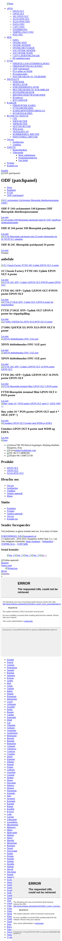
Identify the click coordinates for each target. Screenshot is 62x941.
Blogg (10, 496)
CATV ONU (19, 27)
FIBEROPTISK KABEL (24, 105)
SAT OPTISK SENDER (24, 50)
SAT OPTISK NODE (23, 53)
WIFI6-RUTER (20, 123)
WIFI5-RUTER (20, 121)
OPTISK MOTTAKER (23, 48)
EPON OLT (18, 11)
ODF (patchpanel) (21, 69)
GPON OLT (18, 14)
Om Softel (23, 160)
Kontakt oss (12, 165)
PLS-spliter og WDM (22, 71)
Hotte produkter (33, 541)
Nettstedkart (47, 541)
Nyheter (10, 163)
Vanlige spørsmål (14, 493)
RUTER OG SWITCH (17, 116)
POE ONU (18, 34)
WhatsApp (12, 568)
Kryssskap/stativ (20, 74)
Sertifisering (18, 142)
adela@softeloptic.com (25, 450)
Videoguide (18, 152)
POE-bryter (18, 129)
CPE (15, 118)
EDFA (16, 40)
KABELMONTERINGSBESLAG (29, 110)
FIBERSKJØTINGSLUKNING (28, 66)
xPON (10, 8)
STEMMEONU (20, 29)
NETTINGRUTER (22, 126)
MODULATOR (20, 84)
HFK (9, 37)
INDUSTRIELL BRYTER (25, 137)
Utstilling (17, 144)
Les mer (5, 217)
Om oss (10, 139)
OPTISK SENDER (22, 45)
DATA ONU (19, 24)
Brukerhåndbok (20, 150)
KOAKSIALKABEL (23, 113)
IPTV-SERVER (20, 100)
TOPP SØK (22, 544)
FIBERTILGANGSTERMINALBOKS (31, 63)
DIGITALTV (13, 79)
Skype (4, 571)
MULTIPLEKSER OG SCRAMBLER (31, 89)
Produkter (11, 190)
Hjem (9, 187)
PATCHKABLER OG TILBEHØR (29, 76)
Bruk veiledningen (26, 155)
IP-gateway (18, 97)
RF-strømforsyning (21, 58)
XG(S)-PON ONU (21, 21)
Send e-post (6, 565)
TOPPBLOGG (8, 544)
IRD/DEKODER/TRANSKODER (29, 95)
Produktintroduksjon (27, 158)
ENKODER (18, 82)
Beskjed (5, 563)
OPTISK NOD (20, 42)
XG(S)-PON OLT (21, 19)
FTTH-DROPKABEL (23, 108)
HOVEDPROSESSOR (23, 92)
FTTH (10, 61)
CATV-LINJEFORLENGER (26, 55)
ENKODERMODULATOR (26, 87)
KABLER (11, 103)
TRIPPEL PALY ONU (23, 32)
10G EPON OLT (21, 16)
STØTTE (11, 147)
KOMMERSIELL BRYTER (26, 134)
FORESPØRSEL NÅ (11, 536)
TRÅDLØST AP (21, 131)
